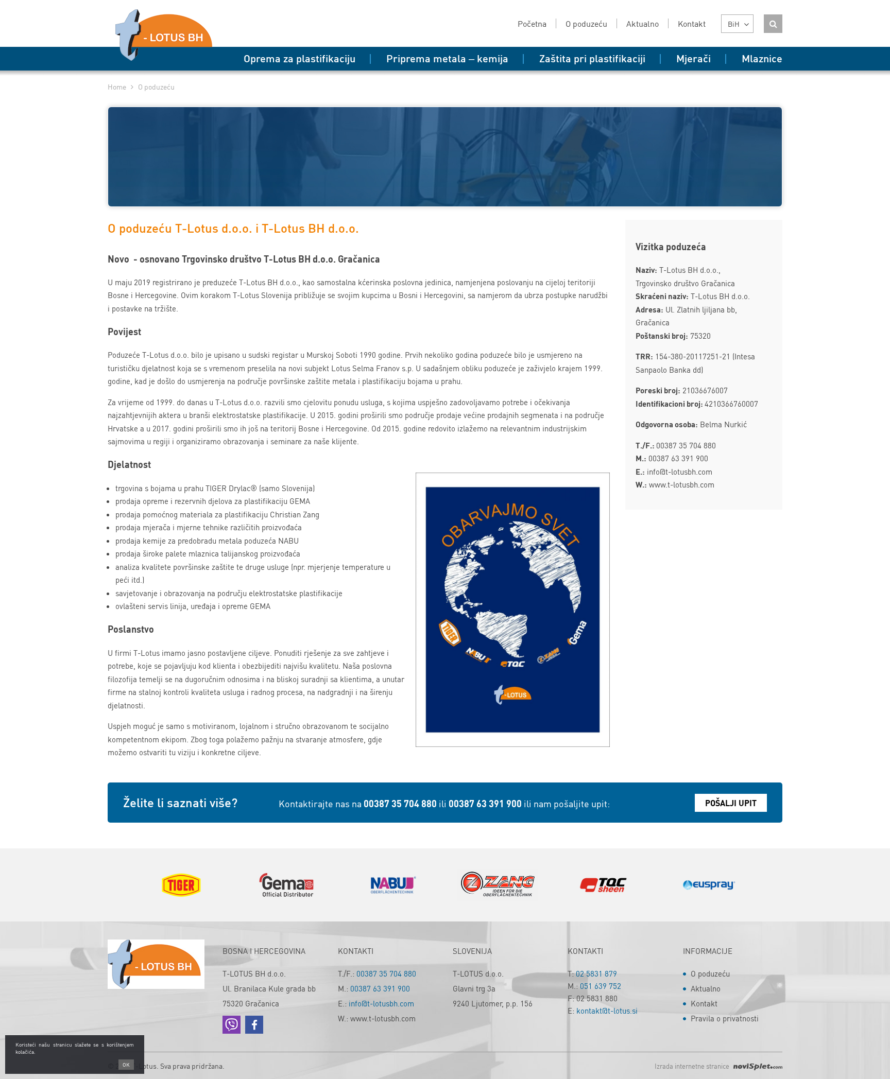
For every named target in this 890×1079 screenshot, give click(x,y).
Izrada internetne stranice (693, 1065)
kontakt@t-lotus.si (607, 1010)
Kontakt (704, 1003)
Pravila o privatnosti (725, 1018)
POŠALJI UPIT (731, 802)
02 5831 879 (596, 973)
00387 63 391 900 (485, 803)
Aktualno (706, 988)
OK (126, 1064)
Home (117, 86)
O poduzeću (710, 973)
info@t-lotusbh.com (381, 1003)
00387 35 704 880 (400, 803)
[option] (181, 885)
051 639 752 (600, 986)
